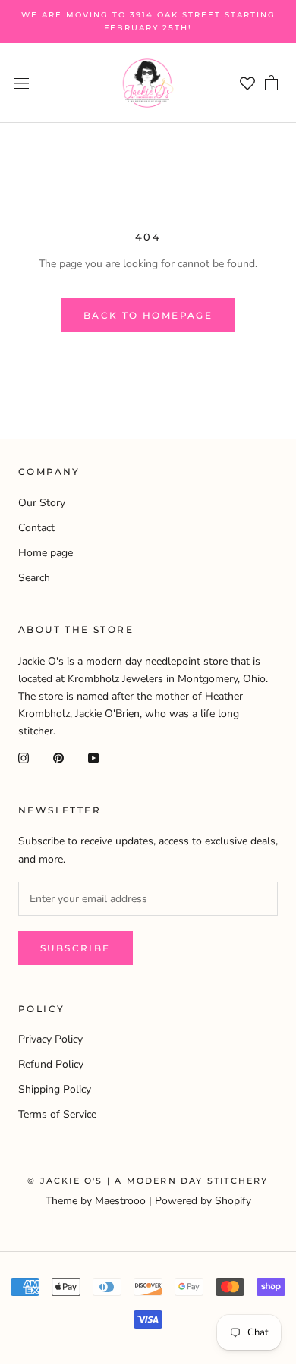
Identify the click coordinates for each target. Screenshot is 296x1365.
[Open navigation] (21, 83)
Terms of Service (57, 1114)
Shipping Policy (54, 1089)
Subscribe (75, 948)
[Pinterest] (58, 757)
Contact (36, 528)
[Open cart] (271, 81)
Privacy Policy (50, 1039)
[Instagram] (23, 757)
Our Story (41, 502)
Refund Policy (50, 1064)
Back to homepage (148, 315)
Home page (45, 553)
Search (34, 578)
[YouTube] (93, 757)
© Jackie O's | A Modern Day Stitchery (147, 1180)
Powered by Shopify (203, 1201)
